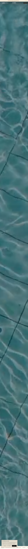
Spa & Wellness (19, 547)
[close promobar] (26, 0)
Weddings (24, 547)
